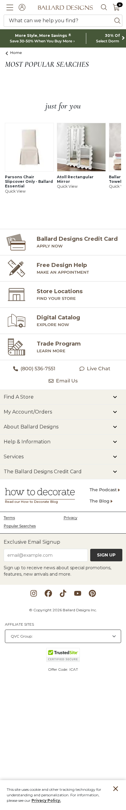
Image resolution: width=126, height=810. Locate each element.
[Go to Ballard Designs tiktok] (63, 593)
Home (16, 52)
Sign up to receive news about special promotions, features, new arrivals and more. (57, 571)
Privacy (70, 517)
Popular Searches (20, 526)
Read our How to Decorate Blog (31, 502)
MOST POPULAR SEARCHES (47, 64)
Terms (9, 517)
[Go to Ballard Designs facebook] (48, 593)
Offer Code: (58, 669)
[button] (10, 7)
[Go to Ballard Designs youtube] (77, 593)
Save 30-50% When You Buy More (41, 41)
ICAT (73, 669)
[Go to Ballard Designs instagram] (33, 593)
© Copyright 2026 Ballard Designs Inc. (63, 610)
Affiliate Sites (19, 624)
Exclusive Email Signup (32, 542)
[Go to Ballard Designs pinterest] (92, 593)
